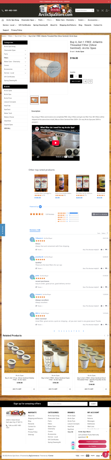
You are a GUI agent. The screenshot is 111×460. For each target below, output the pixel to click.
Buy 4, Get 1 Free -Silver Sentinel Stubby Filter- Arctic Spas (19, 379)
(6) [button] (67, 215)
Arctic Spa (7, 94)
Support (6, 30)
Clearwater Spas (27, 20)
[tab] (35, 230)
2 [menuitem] (61, 331)
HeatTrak (7, 106)
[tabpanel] (20, 365)
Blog (80, 25)
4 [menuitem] (66, 331)
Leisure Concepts (10, 102)
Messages (91, 421)
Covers (81, 20)
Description (35, 111)
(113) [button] (67, 213)
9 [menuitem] (78, 331)
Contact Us (98, 25)
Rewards (88, 25)
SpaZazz (7, 109)
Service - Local (9, 25)
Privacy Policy (16, 30)
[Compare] (102, 10)
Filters (49, 20)
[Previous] (104, 335)
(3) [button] (67, 217)
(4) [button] (67, 221)
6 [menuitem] (71, 331)
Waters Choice (9, 117)
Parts (40, 20)
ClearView (7, 121)
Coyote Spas (8, 124)
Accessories (93, 20)
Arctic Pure (8, 98)
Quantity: (72, 72)
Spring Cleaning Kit (40, 25)
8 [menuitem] (76, 331)
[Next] (107, 335)
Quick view (19, 363)
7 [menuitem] (73, 331)
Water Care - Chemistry (65, 20)
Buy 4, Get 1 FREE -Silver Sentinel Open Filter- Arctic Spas (56, 379)
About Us (53, 25)
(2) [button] (67, 219)
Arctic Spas (8, 90)
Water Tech (8, 113)
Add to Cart (17, 389)
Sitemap (31, 434)
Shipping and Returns (68, 25)
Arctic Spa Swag (12, 20)
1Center (50, 456)
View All (7, 128)
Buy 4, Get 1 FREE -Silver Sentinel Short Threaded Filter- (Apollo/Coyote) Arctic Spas (91, 379)
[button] (100, 214)
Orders (89, 416)
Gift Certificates (25, 25)
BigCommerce (34, 456)
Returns (90, 418)
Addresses (91, 424)
